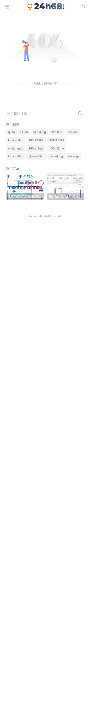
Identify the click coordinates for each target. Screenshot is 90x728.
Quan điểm (15, 140)
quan (11, 132)
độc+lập (73, 156)
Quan (24, 132)
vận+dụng (56, 156)
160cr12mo (36, 148)
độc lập (73, 132)
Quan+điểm (36, 156)
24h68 (57, 216)
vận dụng (39, 132)
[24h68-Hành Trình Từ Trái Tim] (45, 5)
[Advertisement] (45, 427)
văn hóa (56, 132)
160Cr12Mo (36, 140)
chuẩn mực (15, 148)
